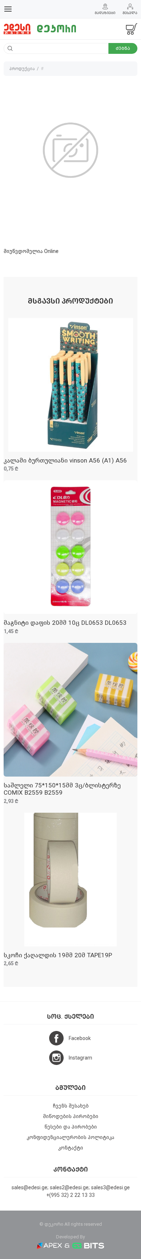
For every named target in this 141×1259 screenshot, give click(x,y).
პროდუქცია (22, 68)
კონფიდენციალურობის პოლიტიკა (70, 1137)
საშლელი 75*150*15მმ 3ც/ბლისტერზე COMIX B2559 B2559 (62, 789)
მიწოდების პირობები (70, 1116)
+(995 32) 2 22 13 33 (70, 1195)
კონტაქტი (70, 1148)
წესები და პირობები (70, 1127)
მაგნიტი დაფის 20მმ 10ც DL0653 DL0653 (65, 623)
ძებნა (123, 48)
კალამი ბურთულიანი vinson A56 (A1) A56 (65, 460)
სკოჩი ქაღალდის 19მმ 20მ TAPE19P (58, 955)
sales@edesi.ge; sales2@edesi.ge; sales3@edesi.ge (71, 1188)
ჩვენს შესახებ (71, 1106)
